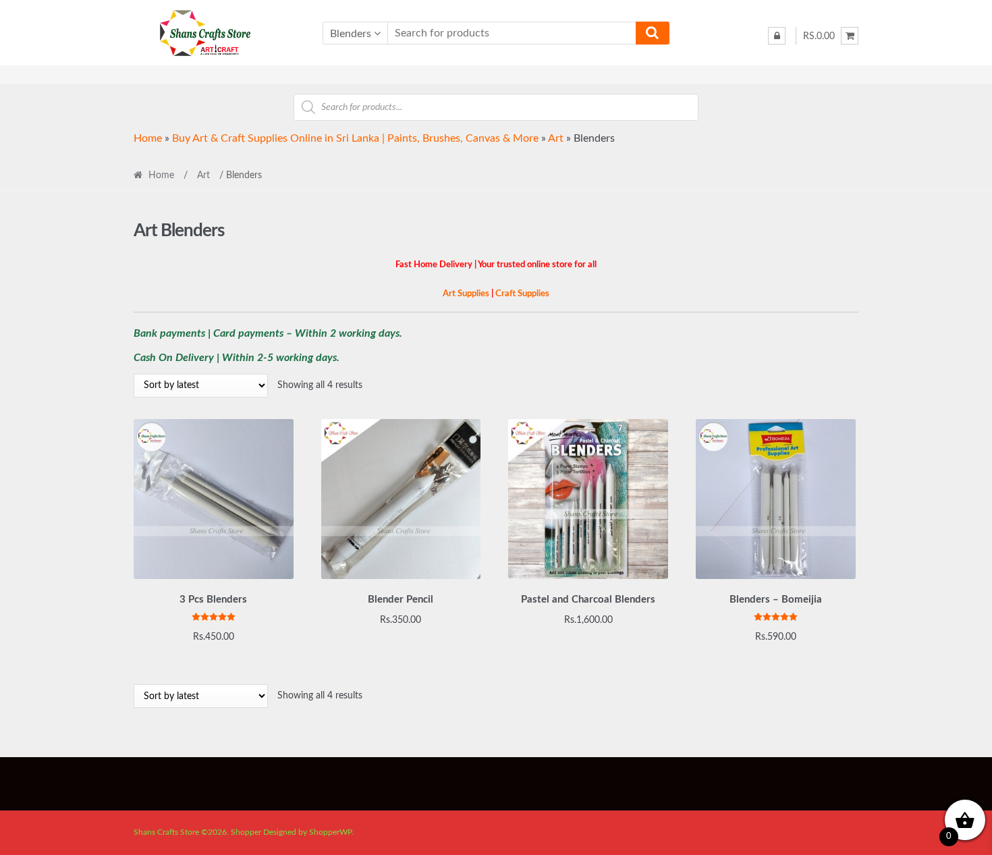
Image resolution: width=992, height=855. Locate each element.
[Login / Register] (777, 36)
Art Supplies (466, 293)
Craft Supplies (522, 293)
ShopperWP (330, 832)
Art (555, 138)
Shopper (246, 832)
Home (148, 138)
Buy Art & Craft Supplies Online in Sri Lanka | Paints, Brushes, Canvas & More (355, 138)
